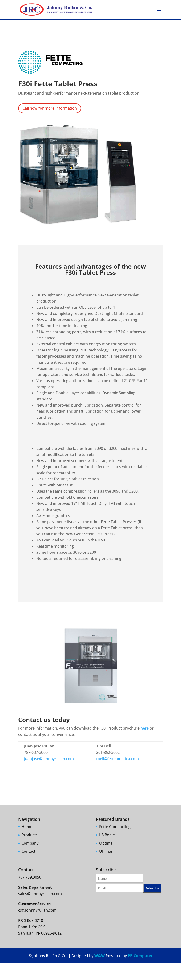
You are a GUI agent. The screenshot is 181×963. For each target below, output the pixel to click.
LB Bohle (107, 834)
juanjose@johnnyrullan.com (49, 758)
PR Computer (140, 955)
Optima (106, 843)
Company (29, 843)
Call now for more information (49, 108)
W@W (99, 955)
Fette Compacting (115, 826)
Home (26, 826)
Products (29, 834)
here (144, 728)
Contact (28, 851)
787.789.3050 (29, 877)
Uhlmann (107, 851)
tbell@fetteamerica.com (117, 758)
